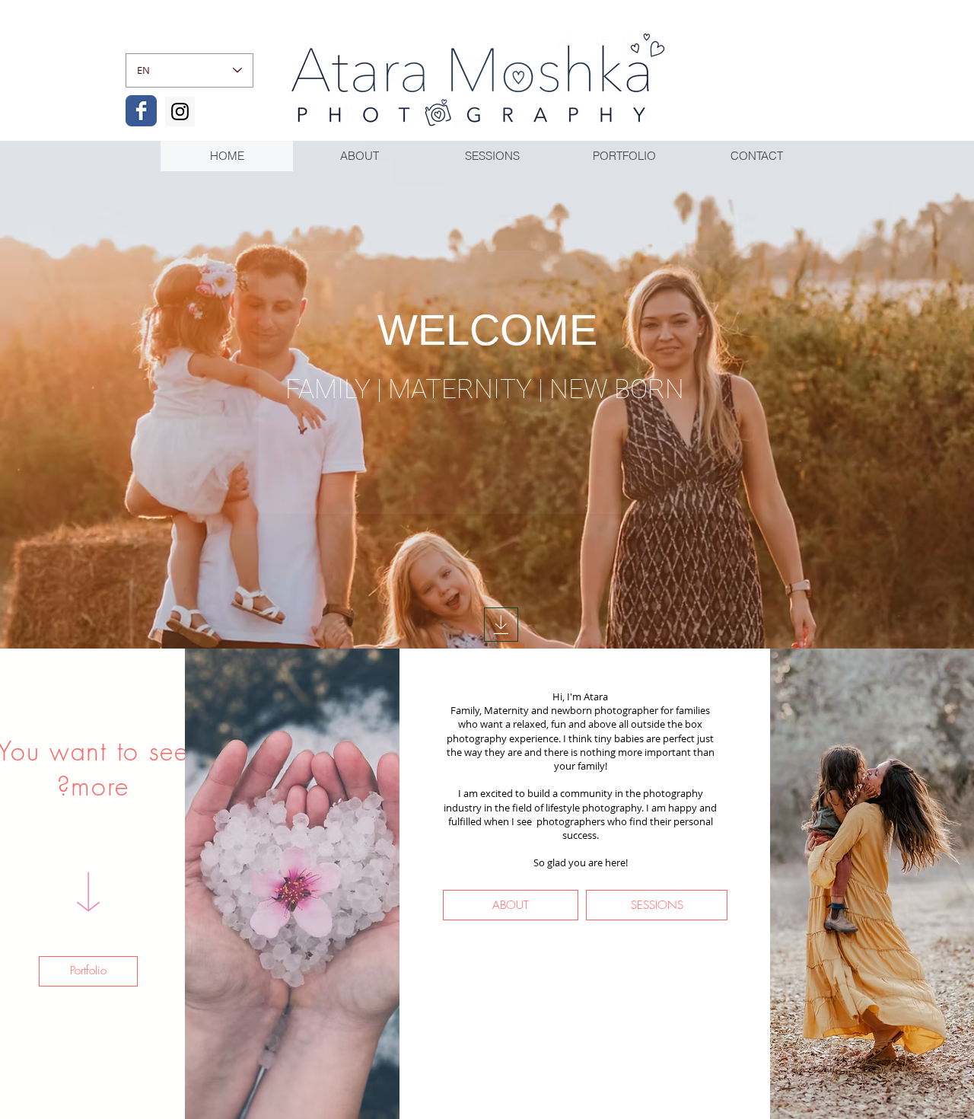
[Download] (501, 624)
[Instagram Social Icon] (180, 111)
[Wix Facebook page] (141, 110)
